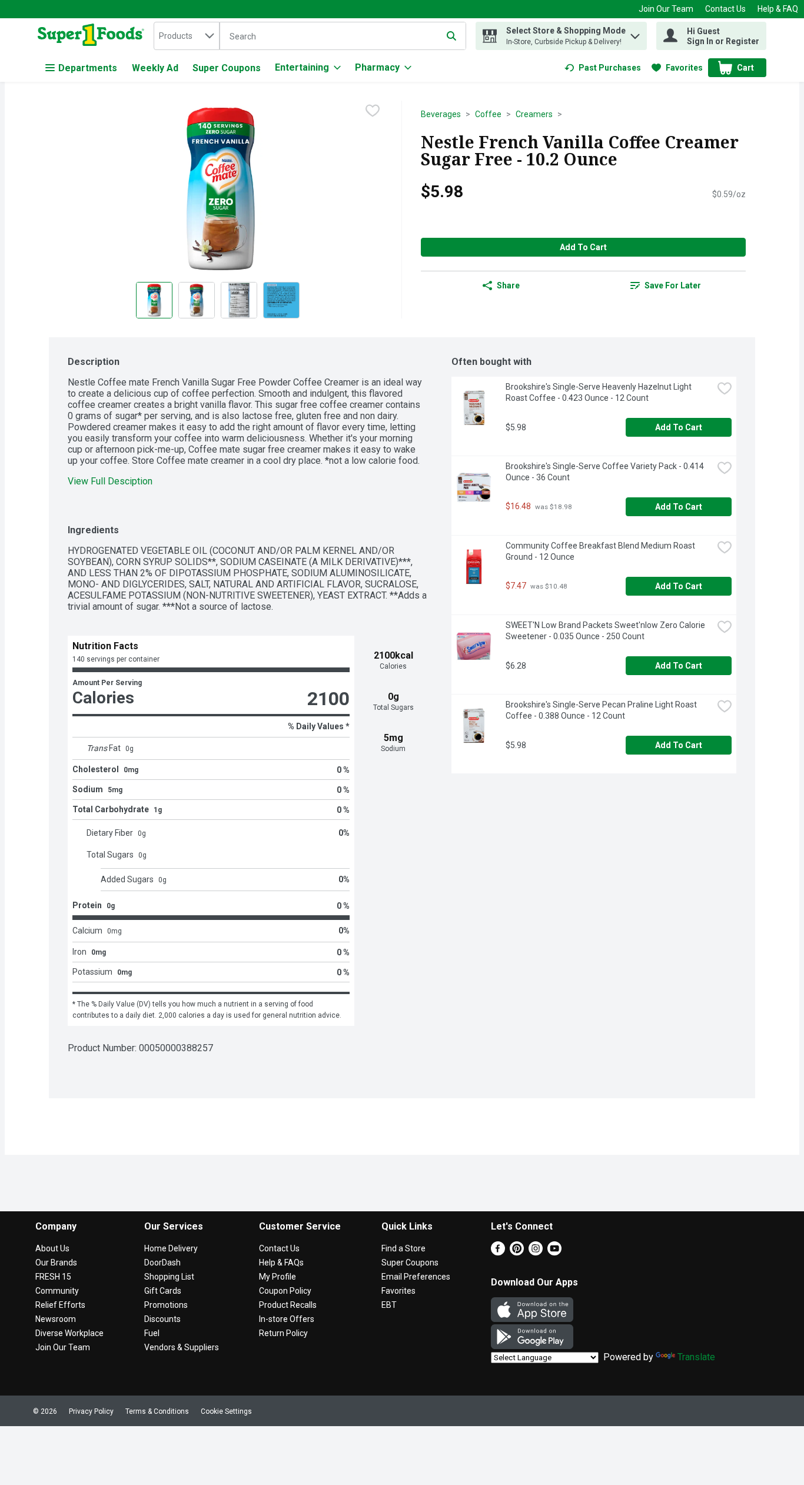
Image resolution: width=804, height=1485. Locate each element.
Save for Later (672, 285)
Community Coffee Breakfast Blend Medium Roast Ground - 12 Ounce (601, 551)
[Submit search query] (451, 35)
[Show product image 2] (196, 300)
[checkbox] (373, 111)
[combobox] (187, 36)
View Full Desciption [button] (110, 481)
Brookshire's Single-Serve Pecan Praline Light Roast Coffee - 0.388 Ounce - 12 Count (602, 710)
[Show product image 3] (239, 300)
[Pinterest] (517, 1252)
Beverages (441, 114)
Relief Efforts (60, 1305)
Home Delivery (171, 1248)
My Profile (277, 1276)
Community (57, 1290)
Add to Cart (583, 247)
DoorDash (162, 1262)
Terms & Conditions (157, 1411)
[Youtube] (554, 1252)
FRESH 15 (53, 1276)
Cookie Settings (226, 1411)
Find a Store (403, 1248)
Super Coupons (226, 68)
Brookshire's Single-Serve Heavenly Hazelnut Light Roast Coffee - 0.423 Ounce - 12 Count (599, 392)
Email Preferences (415, 1276)
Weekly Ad (155, 68)
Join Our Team (666, 9)
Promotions (166, 1305)
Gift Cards (162, 1290)
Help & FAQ (778, 9)
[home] (93, 36)
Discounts (162, 1319)
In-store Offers (286, 1319)
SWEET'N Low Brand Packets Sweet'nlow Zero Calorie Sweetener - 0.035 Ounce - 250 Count (606, 630)
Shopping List (169, 1276)
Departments (87, 68)
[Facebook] (498, 1252)
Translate (696, 1357)
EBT (389, 1305)
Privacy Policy (91, 1411)
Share (508, 285)
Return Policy (283, 1333)
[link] (602, 68)
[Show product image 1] (154, 300)
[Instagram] (536, 1252)
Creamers (534, 114)
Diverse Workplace (69, 1333)
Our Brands (56, 1262)
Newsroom (55, 1319)
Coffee (488, 114)
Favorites (398, 1290)
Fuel (152, 1333)
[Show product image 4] (281, 300)
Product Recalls (288, 1305)
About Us (52, 1248)
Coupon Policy (285, 1290)
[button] (635, 33)
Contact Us (725, 9)
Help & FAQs (281, 1262)
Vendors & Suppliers (181, 1347)
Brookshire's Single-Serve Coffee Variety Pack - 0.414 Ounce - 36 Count (606, 471)
